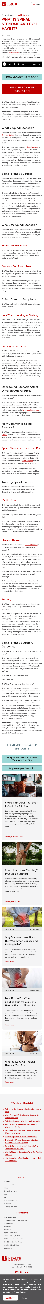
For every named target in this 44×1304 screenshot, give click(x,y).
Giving (6, 1197)
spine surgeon (27, 460)
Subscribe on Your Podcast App (22, 89)
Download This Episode (22, 77)
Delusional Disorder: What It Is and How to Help (23, 1121)
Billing (6, 1188)
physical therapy (31, 545)
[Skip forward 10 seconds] (14, 64)
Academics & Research (12, 1185)
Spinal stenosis (32, 147)
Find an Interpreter (10, 1191)
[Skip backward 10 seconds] (10, 64)
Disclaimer (7, 1229)
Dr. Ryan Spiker (13, 52)
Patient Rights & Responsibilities (15, 1220)
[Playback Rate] (39, 64)
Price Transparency (10, 1217)
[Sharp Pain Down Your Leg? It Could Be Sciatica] (22, 807)
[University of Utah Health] (9, 4)
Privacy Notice (19, 1292)
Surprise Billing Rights (11, 1245)
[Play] (5, 64)
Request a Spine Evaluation (22, 768)
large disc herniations (30, 410)
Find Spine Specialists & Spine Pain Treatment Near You (22, 759)
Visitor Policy (8, 1226)
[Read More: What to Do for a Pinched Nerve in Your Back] (22, 1041)
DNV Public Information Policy (14, 1239)
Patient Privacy (9, 1223)
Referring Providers (10, 1207)
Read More (9, 961)
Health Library (22, 15)
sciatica (4, 434)
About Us (7, 1182)
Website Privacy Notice (12, 1236)
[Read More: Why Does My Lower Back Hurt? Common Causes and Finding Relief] (22, 917)
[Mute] (18, 64)
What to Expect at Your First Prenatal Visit (21, 1136)
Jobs (5, 1194)
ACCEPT (10, 1297)
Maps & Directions (10, 1200)
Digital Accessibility (10, 1233)
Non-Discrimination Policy (13, 1242)
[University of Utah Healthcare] (22, 1258)
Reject (25, 1297)
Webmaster (8, 1248)
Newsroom (7, 1203)
